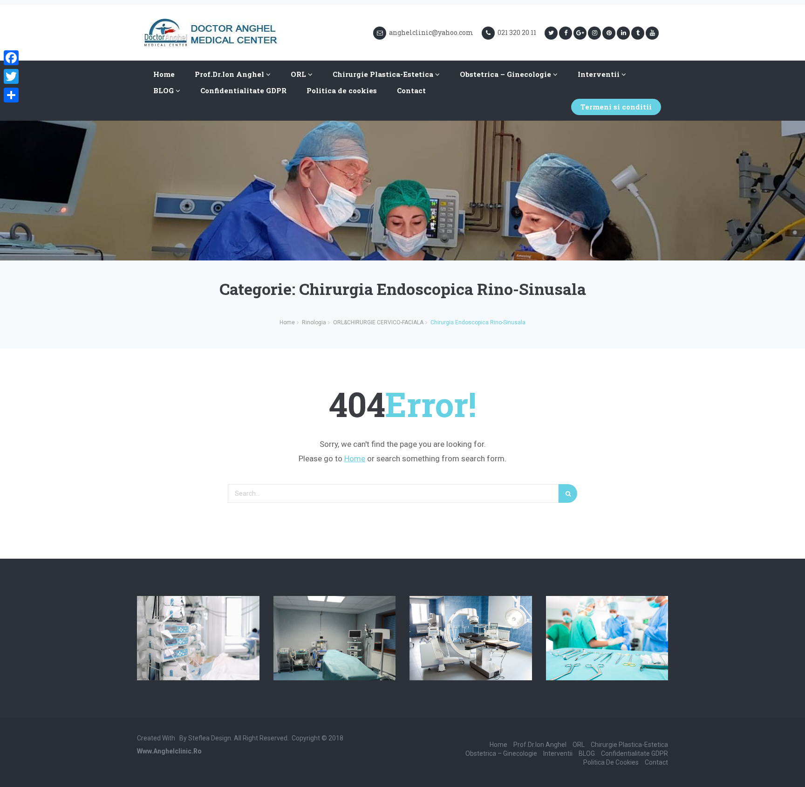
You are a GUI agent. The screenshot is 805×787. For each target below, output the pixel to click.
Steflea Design (209, 738)
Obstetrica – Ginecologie (506, 74)
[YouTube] (652, 33)
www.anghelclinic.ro (169, 751)
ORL (299, 74)
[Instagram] (594, 33)
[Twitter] (551, 33)
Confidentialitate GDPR (243, 90)
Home (164, 74)
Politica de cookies (342, 90)
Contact (411, 90)
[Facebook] (565, 33)
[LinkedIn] (623, 33)
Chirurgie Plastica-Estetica (384, 74)
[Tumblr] (637, 33)
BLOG (164, 90)
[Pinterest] (608, 33)
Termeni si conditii (616, 106)
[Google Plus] (580, 33)
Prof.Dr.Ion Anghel (230, 74)
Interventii (599, 74)
